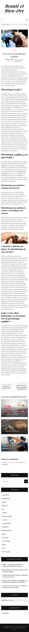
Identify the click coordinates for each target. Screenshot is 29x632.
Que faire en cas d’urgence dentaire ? (11, 447)
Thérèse (8, 59)
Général (4, 513)
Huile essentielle (7, 516)
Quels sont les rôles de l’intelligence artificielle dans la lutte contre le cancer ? (13, 411)
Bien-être (5, 505)
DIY (3, 509)
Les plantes (5, 527)
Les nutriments (6, 523)
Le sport (4, 520)
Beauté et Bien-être (14, 8)
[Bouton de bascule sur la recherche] (26, 20)
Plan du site (5, 613)
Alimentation (6, 498)
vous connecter (12, 462)
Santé (14, 50)
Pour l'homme (6, 541)
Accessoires (5, 495)
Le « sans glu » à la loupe (10, 431)
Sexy (3, 548)
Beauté (4, 502)
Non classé (5, 537)
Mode (4, 534)
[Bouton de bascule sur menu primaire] (2, 20)
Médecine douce (7, 530)
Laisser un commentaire (19, 59)
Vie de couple (6, 552)
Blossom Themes (15, 628)
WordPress (14, 629)
